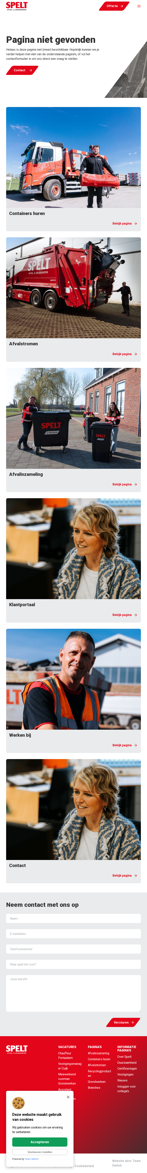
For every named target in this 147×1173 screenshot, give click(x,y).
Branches (94, 1087)
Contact (19, 70)
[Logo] (17, 6)
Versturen (121, 1022)
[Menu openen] (137, 6)
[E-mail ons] (135, 1165)
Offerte (112, 6)
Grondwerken (96, 1082)
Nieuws (122, 1080)
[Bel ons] (127, 1165)
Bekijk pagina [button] (122, 223)
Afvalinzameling (98, 1053)
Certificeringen (127, 1068)
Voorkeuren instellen (40, 1152)
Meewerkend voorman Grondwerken (67, 1078)
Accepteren (40, 1142)
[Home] (24, 1078)
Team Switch (31, 1159)
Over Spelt (124, 1057)
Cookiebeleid (84, 1166)
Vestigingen (125, 1074)
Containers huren (99, 1059)
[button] (73, 169)
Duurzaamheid (126, 1062)
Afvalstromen (97, 1065)
